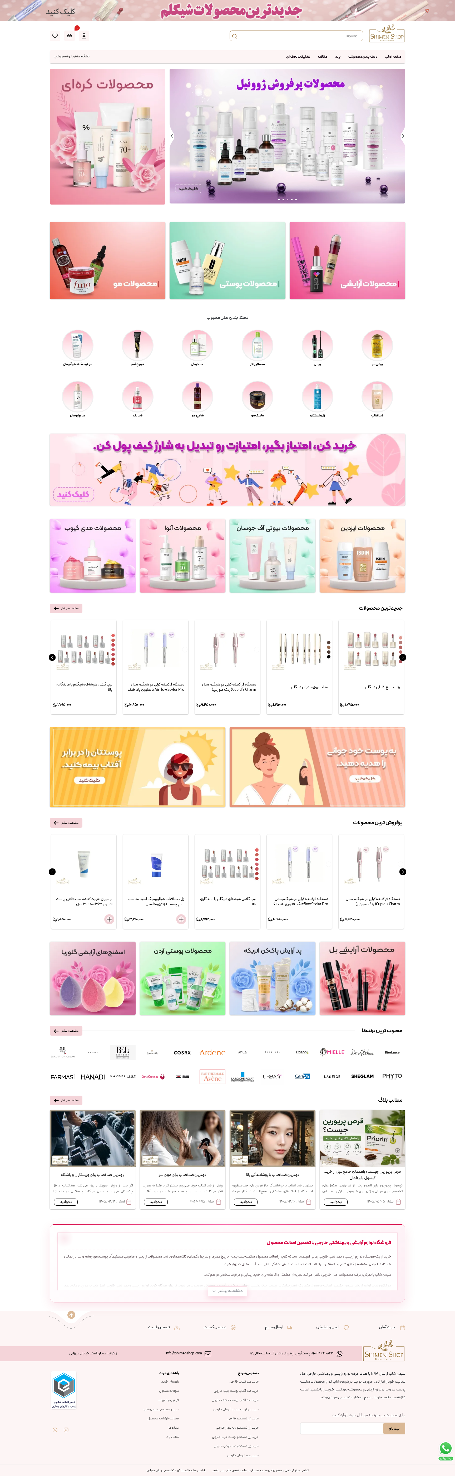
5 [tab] (296, 199)
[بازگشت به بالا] (71, 1315)
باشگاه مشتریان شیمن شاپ (72, 56)
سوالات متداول (169, 1391)
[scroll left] (52, 657)
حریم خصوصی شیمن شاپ (161, 1409)
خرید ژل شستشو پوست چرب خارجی (235, 1437)
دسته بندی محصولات (362, 56)
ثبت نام (394, 1429)
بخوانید (335, 1202)
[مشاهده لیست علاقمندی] (55, 36)
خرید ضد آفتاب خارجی (244, 1381)
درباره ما (174, 1427)
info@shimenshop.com (183, 1353)
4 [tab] (292, 199)
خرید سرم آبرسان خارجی (243, 1455)
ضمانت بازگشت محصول (163, 1418)
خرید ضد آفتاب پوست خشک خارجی (235, 1400)
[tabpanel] (287, 136)
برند (337, 56)
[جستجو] (235, 36)
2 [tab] (283, 199)
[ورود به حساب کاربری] (84, 36)
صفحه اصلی (393, 56)
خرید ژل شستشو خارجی (243, 1418)
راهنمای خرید (170, 1381)
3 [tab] (287, 199)
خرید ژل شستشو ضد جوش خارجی (236, 1446)
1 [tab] (279, 199)
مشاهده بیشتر (69, 608)
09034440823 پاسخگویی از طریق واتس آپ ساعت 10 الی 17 (292, 1353)
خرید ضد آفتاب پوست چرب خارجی (236, 1391)
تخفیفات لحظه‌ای (298, 56)
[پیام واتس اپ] (55, 1426)
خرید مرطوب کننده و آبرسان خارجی (236, 1409)
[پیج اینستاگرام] (66, 1426)
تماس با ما (172, 1437)
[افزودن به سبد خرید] (109, 919)
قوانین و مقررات (169, 1400)
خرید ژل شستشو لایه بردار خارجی (237, 1427)
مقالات (322, 56)
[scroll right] (402, 657)
